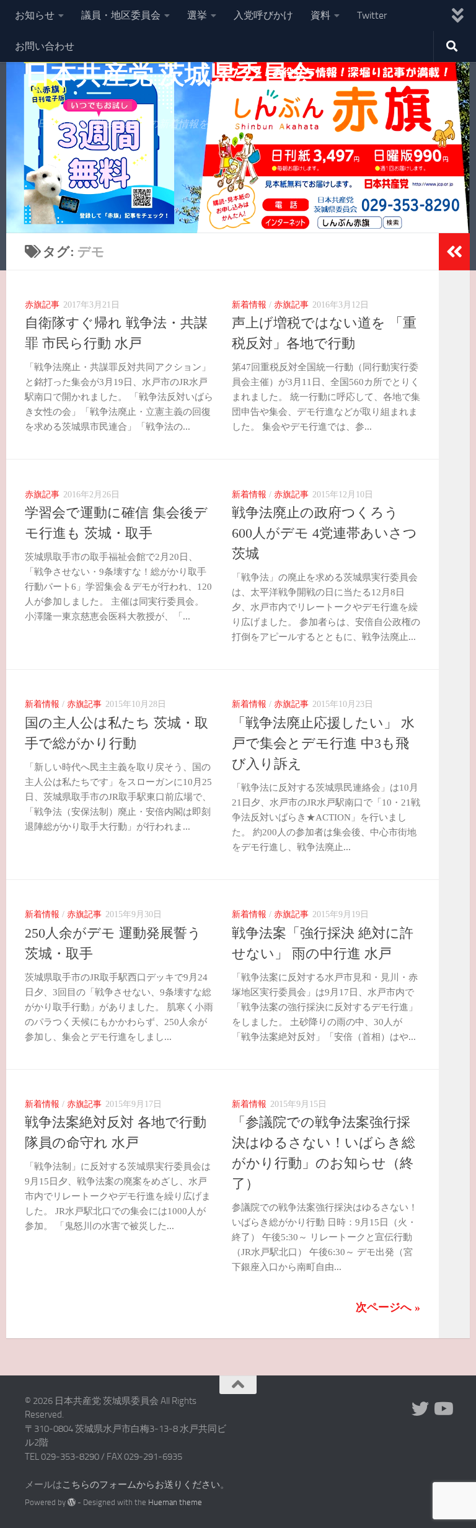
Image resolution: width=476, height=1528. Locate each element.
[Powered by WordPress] (72, 1502)
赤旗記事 (42, 304)
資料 (320, 15)
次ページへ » (388, 1307)
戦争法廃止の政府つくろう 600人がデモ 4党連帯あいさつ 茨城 (324, 533)
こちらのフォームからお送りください (141, 1484)
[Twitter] (420, 1409)
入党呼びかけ (263, 15)
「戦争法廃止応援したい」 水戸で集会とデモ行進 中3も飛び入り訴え (323, 743)
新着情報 (249, 304)
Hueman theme (175, 1502)
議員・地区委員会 (121, 15)
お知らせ (35, 15)
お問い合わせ (44, 46)
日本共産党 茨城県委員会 (169, 74)
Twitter (372, 15)
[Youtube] (442, 1409)
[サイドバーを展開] (454, 251)
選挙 (197, 15)
